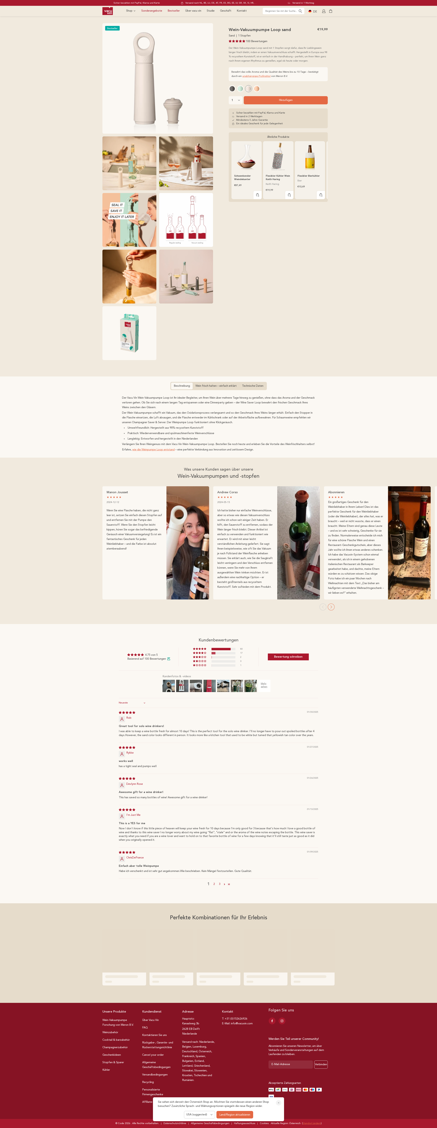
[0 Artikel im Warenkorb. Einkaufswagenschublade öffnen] (330, 11)
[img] (127, 712)
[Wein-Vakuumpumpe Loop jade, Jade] (240, 88)
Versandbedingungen (155, 1074)
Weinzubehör (110, 1032)
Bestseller (174, 11)
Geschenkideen (111, 1055)
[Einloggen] (324, 11)
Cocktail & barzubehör (116, 1040)
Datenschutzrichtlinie (175, 1123)
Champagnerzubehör (115, 1047)
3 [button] (219, 884)
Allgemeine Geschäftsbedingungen (156, 1065)
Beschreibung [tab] (182, 386)
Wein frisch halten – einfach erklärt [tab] (216, 386)
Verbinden (321, 1064)
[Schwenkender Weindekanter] (246, 156)
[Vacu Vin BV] (107, 11)
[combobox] (283, 11)
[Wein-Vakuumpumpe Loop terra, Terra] (256, 88)
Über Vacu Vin (150, 1020)
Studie (211, 11)
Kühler (106, 1070)
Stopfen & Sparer (113, 1062)
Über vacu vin (193, 11)
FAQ (145, 1027)
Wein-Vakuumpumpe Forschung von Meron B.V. (118, 1022)
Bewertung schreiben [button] (288, 657)
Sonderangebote (151, 11)
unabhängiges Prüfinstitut (256, 76)
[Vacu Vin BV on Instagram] (282, 1021)
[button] (237, 41)
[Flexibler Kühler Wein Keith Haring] (278, 156)
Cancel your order (153, 1055)
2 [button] (214, 884)
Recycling (148, 1082)
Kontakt (242, 11)
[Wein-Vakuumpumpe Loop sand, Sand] (248, 88)
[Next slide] (331, 607)
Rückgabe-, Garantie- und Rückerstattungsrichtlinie (157, 1045)
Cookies (264, 1123)
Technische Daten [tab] (252, 386)
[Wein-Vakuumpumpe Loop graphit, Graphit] (232, 88)
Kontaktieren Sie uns (154, 1035)
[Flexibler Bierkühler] (310, 156)
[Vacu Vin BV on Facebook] (272, 1021)
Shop (129, 11)
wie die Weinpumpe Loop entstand (153, 449)
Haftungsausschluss (244, 1123)
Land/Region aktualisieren (234, 1115)
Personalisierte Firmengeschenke (152, 1092)
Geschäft (225, 11)
